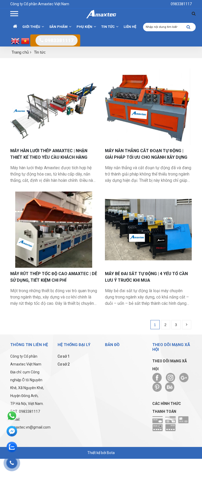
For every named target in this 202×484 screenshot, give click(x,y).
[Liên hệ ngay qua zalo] (12, 447)
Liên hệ (130, 27)
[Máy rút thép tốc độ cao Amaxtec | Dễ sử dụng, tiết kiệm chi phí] (53, 229)
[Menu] (14, 13)
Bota (111, 453)
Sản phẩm (58, 27)
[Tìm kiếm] (194, 13)
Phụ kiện (84, 27)
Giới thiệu (31, 27)
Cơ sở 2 (64, 364)
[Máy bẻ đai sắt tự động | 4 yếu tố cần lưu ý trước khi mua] (148, 229)
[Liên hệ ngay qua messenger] (12, 431)
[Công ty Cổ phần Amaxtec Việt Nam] (101, 13)
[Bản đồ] (124, 378)
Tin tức (40, 52)
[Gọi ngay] (12, 463)
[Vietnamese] (25, 41)
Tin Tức (108, 27)
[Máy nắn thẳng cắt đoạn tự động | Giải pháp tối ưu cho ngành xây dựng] (148, 106)
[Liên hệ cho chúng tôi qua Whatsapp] (12, 415)
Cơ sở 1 (64, 356)
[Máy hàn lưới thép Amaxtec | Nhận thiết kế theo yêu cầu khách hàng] (53, 106)
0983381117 (58, 40)
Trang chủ (20, 52)
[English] (15, 41)
